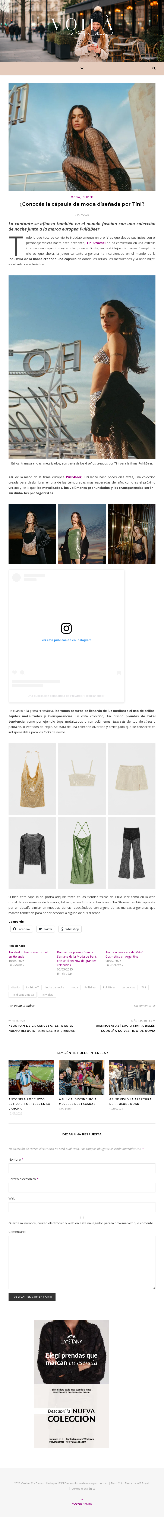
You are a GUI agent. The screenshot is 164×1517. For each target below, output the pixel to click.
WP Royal (143, 1483)
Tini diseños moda (22, 995)
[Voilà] (82, 25)
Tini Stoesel (96, 243)
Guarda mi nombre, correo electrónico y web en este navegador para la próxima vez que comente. (81, 1223)
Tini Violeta (47, 995)
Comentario (17, 1231)
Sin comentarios (144, 1006)
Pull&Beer (74, 477)
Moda (75, 197)
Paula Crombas (24, 1006)
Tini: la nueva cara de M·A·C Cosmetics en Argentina (124, 954)
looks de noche (54, 987)
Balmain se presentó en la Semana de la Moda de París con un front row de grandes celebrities (77, 958)
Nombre (16, 1159)
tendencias (128, 987)
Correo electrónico (23, 1179)
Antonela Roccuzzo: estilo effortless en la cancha (29, 1104)
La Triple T (32, 987)
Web (12, 1198)
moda (74, 987)
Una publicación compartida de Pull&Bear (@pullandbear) (66, 695)
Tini (144, 987)
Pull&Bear (91, 987)
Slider (88, 197)
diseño (15, 987)
